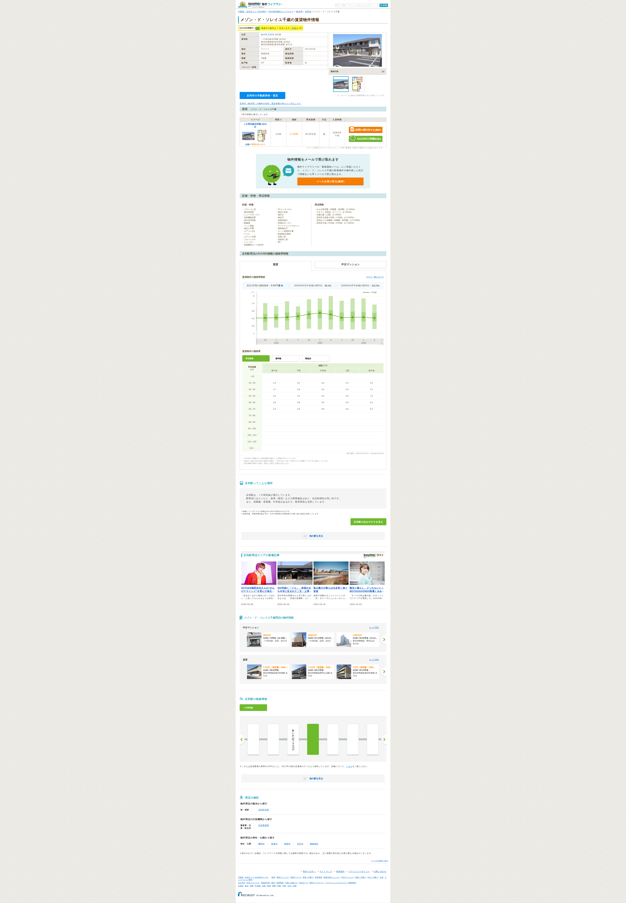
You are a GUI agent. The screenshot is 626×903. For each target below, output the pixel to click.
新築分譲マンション (332, 877)
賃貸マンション (282, 877)
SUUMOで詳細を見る (366, 138)
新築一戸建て (360, 877)
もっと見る (374, 627)
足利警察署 (263, 825)
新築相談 (280, 883)
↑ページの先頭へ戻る (379, 861)
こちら (349, 766)
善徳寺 (287, 844)
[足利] (313, 739)
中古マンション (347, 877)
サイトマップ (326, 871)
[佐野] (253, 739)
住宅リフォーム (253, 883)
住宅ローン (303, 883)
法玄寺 (300, 844)
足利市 (308, 11)
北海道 (240, 886)
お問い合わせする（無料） (366, 129)
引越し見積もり (291, 883)
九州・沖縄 (291, 886)
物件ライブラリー (317, 883)
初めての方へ (309, 871)
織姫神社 (314, 844)
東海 (269, 886)
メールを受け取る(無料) (330, 181)
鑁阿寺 (261, 844)
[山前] (333, 739)
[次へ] (383, 639)
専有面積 (249, 358)
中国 (284, 886)
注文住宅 (241, 883)
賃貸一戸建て (308, 877)
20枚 (247, 144)
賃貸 (294, 28)
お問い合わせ (380, 871)
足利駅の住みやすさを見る (368, 522)
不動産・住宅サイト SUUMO (252, 11)
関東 (251, 886)
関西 (274, 886)
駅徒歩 (308, 358)
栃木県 (299, 11)
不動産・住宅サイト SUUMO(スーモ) (253, 877)
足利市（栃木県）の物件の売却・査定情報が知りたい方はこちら (270, 103)
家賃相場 (318, 877)
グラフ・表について (375, 277)
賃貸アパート (296, 877)
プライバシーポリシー (359, 871)
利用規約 (340, 871)
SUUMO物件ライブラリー (281, 11)
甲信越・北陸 (260, 886)
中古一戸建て (372, 877)
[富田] (273, 739)
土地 (381, 877)
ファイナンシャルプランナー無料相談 (340, 883)
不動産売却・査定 (268, 883)
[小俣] (352, 739)
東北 (246, 886)
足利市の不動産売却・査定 (262, 95)
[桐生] (372, 739)
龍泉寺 (274, 844)
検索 (385, 5)
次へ (383, 739)
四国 (279, 886)
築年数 (278, 358)
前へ (242, 739)
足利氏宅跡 (263, 810)
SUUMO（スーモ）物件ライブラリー (260, 5)
